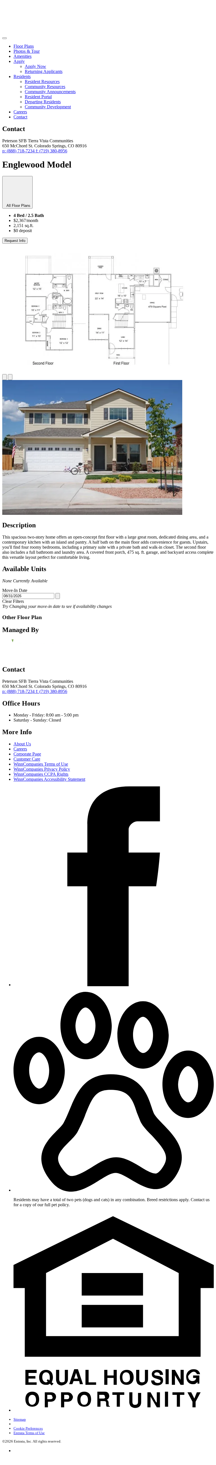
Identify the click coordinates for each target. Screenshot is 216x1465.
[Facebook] (114, 984)
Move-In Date (14, 590)
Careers (20, 111)
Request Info (14, 241)
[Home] (38, 31)
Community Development (48, 106)
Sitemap (20, 1419)
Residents (22, 76)
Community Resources (45, 86)
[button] (114, 1190)
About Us (22, 743)
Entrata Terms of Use (29, 1433)
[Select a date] (57, 596)
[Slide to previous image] (4, 377)
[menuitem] (114, 46)
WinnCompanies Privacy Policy (42, 769)
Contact (20, 117)
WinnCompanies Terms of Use (41, 764)
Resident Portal (38, 96)
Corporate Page (27, 754)
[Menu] (4, 38)
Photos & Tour (27, 51)
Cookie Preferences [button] (28, 1428)
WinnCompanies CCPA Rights (41, 774)
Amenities (23, 56)
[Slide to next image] (10, 377)
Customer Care (27, 759)
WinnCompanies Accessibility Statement (49, 779)
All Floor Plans (17, 205)
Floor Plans (24, 46)
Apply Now (35, 66)
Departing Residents (43, 101)
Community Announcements (50, 91)
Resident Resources (42, 81)
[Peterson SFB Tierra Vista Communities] (31, 646)
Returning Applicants (43, 71)
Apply (19, 61)
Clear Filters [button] (13, 601)
